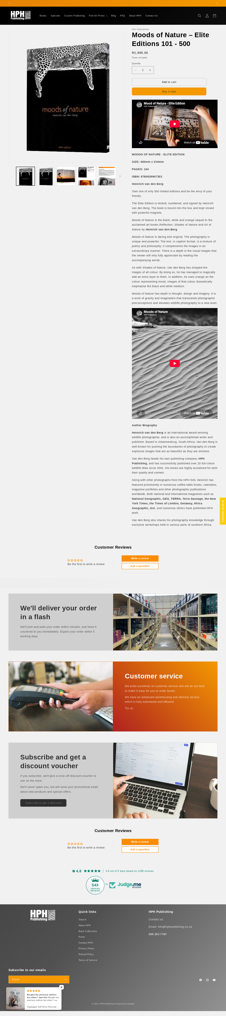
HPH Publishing (107, 1004)
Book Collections (88, 931)
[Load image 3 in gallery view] (66, 176)
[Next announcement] (216, 3)
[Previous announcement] (9, 3)
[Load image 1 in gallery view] (25, 176)
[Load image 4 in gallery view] (86, 176)
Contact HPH (86, 942)
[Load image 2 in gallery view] (45, 176)
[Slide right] (120, 176)
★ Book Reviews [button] (222, 511)
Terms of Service (88, 960)
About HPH (85, 925)
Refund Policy (86, 954)
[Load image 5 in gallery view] (106, 176)
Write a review (140, 558)
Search (82, 919)
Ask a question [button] (140, 566)
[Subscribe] (65, 980)
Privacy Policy (86, 948)
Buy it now (169, 91)
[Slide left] (11, 176)
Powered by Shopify (124, 1004)
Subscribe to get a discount (43, 802)
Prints (82, 937)
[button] (98, 15)
